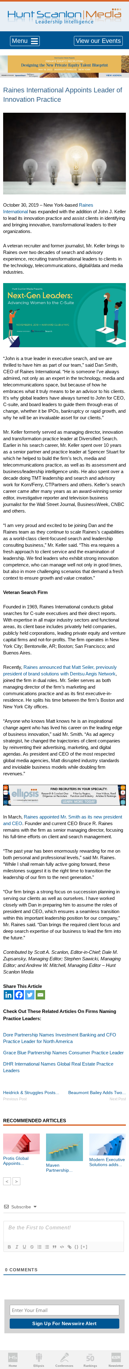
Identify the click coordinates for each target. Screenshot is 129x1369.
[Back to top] (118, 1341)
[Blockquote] (54, 1247)
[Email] (40, 995)
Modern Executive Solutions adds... (107, 1162)
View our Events (98, 40)
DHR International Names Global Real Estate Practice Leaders (58, 1067)
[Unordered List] (46, 1247)
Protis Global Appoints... (15, 1161)
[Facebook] (19, 995)
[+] (84, 1246)
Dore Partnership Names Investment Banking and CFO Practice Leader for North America (59, 1038)
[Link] (69, 1247)
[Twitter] (29, 995)
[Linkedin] (8, 995)
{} (77, 1246)
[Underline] (24, 1247)
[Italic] (16, 1247)
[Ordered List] (39, 1247)
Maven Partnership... (59, 1168)
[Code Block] (61, 1247)
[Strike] (31, 1247)
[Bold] (9, 1247)
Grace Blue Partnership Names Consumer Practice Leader (63, 1052)
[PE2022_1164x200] (64, 58)
